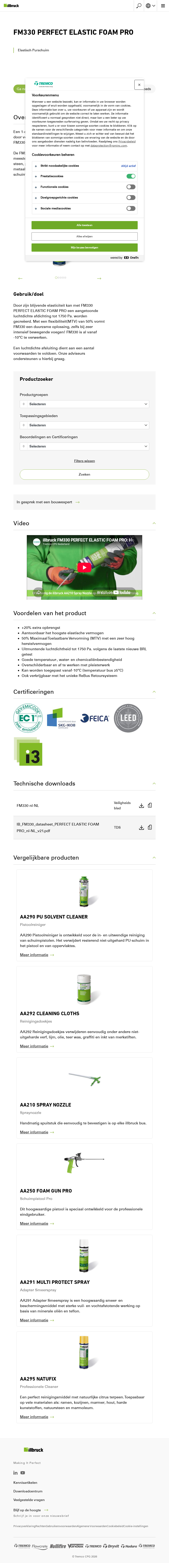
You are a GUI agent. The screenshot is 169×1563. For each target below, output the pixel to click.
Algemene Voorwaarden (91, 1526)
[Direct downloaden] (141, 805)
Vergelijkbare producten (46, 857)
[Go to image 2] (61, 277)
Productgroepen (34, 394)
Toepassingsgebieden (39, 416)
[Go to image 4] (65, 277)
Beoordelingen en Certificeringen (49, 437)
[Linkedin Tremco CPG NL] (15, 1474)
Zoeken (84, 474)
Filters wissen (84, 461)
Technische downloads (44, 783)
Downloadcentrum (27, 1491)
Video (21, 523)
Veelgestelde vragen (29, 1500)
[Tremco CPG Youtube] (23, 1476)
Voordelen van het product (49, 613)
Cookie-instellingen (135, 1526)
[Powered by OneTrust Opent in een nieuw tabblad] (126, 258)
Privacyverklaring (24, 1526)
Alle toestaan (84, 225)
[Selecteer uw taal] (150, 5)
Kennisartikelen (25, 1483)
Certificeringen (33, 691)
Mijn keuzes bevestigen (84, 247)
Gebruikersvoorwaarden (61, 1526)
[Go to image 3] (63, 277)
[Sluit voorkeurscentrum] (139, 84)
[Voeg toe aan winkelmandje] (149, 806)
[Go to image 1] (58, 277)
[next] (99, 278)
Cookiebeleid (115, 1526)
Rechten (40, 1526)
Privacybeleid (127, 141)
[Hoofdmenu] (163, 5)
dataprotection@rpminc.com (108, 145)
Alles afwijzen (84, 236)
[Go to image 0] (56, 277)
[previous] (20, 278)
